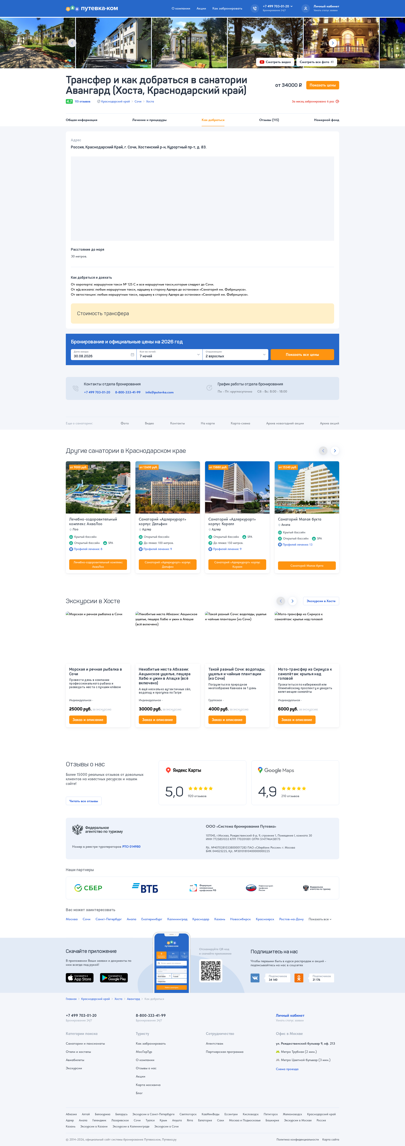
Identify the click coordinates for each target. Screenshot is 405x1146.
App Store (73, 976)
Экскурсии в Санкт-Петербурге (153, 1114)
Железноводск (292, 1114)
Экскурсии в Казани (94, 1126)
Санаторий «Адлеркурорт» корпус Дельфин (162, 521)
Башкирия (272, 1120)
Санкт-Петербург (109, 919)
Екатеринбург (151, 919)
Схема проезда (287, 1069)
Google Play (109, 976)
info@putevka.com (160, 392)
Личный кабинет (290, 1015)
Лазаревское (120, 1120)
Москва (72, 919)
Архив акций (329, 423)
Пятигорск (271, 1114)
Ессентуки (231, 1114)
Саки (220, 1120)
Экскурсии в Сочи (166, 1126)
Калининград (177, 919)
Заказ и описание (88, 719)
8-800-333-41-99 (127, 392)
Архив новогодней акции (285, 423)
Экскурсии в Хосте (321, 601)
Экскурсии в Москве (298, 1120)
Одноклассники (306, 976)
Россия (321, 1120)
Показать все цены (302, 354)
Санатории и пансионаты (85, 1043)
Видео (149, 423)
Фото (125, 423)
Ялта (190, 1120)
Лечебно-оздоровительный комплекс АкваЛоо (93, 521)
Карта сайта (330, 1139)
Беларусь (121, 1114)
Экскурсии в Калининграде (131, 1126)
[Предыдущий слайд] (72, 43)
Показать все (319, 919)
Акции (201, 8)
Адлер (70, 1120)
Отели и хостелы (78, 1052)
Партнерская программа (224, 1052)
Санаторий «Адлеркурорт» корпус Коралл (232, 521)
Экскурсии (74, 1068)
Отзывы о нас (146, 1068)
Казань (219, 919)
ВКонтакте (259, 976)
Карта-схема (240, 423)
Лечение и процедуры (149, 120)
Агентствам (214, 1043)
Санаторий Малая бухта (299, 519)
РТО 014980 (131, 847)
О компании (181, 8)
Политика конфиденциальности (298, 1139)
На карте (208, 423)
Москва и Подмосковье (245, 1120)
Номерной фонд (326, 120)
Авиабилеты (75, 1060)
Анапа (131, 919)
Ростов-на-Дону (291, 919)
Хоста (150, 101)
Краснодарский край (115, 101)
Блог (139, 1093)
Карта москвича (148, 1085)
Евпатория (205, 1120)
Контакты (177, 423)
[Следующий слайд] (333, 43)
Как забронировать (227, 8)
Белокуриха (102, 1114)
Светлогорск (188, 1114)
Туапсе (150, 1120)
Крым (163, 1120)
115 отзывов (82, 101)
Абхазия (71, 1114)
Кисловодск (251, 1114)
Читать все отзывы (83, 801)
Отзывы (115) (269, 120)
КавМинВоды (210, 1114)
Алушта (177, 1120)
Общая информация (81, 120)
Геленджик (99, 1120)
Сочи (138, 101)
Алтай (86, 1114)
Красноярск (265, 919)
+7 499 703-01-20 (97, 392)
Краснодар (200, 919)
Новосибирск (240, 919)
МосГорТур (144, 1052)
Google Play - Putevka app (209, 964)
